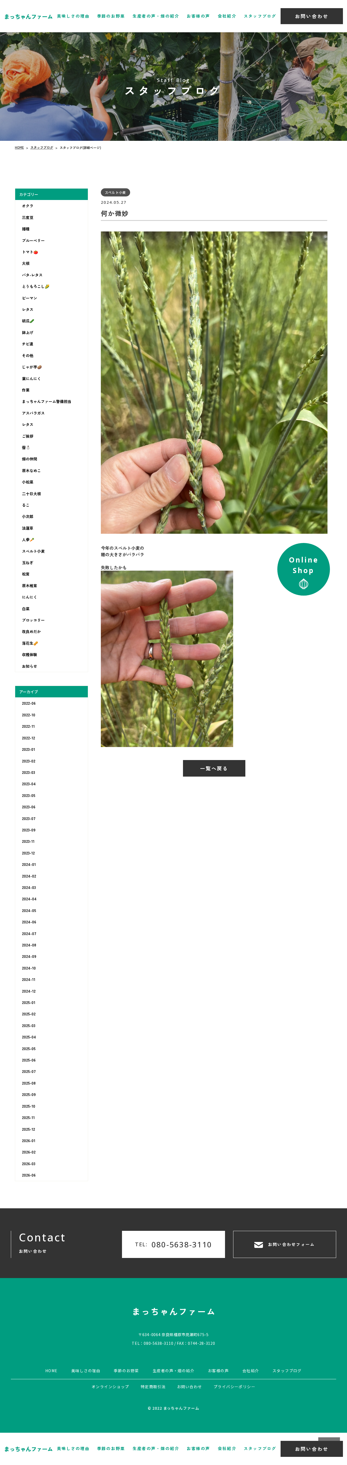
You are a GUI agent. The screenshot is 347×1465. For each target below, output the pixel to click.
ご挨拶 (27, 436)
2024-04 (29, 898)
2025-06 (29, 1060)
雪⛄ (26, 447)
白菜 (26, 608)
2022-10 (28, 714)
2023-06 (28, 806)
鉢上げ (27, 332)
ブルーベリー (33, 240)
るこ (26, 505)
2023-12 (28, 853)
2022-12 (28, 738)
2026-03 (28, 1163)
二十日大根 (31, 493)
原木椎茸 (29, 585)
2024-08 (29, 945)
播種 (26, 228)
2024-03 (29, 887)
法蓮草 (27, 528)
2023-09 (29, 829)
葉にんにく (31, 378)
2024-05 (29, 910)
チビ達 (27, 344)
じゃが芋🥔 (32, 367)
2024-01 (29, 864)
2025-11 (28, 1117)
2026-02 (29, 1152)
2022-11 (28, 726)
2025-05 (29, 1048)
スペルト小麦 (33, 551)
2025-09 (29, 1094)
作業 (26, 390)
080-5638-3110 (158, 1343)
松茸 (26, 574)
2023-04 (29, 783)
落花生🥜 (30, 643)
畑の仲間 (29, 459)
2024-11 (28, 979)
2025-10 (28, 1106)
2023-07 (29, 818)
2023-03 (28, 772)
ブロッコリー (33, 620)
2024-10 (29, 968)
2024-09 (29, 956)
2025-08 (29, 1083)
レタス (27, 309)
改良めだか (31, 631)
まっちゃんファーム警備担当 (46, 401)
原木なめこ (31, 470)
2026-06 (29, 1175)
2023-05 (28, 795)
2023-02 (28, 760)
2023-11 (28, 841)
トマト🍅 (30, 252)
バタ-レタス (32, 275)
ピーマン (29, 298)
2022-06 (29, 703)
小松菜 (27, 482)
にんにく (29, 597)
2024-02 (29, 876)
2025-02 (29, 1013)
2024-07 (29, 933)
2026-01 (28, 1140)
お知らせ (29, 666)
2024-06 (29, 921)
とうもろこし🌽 (35, 286)
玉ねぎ (27, 562)
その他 (27, 355)
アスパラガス (33, 413)
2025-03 (28, 1025)
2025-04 (29, 1037)
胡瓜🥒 (28, 320)
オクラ (27, 205)
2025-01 (28, 1002)
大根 (26, 263)
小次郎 (27, 516)
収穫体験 (29, 654)
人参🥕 (28, 539)
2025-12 (28, 1129)
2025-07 (29, 1071)
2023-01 (28, 749)
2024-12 (29, 991)
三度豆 (27, 217)
